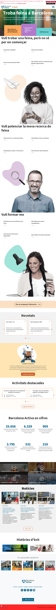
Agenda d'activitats (28, 406)
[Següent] (52, 329)
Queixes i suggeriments (51, 607)
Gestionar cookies (50, 3)
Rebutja (53, 1)
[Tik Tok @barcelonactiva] (28, 590)
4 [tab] (30, 526)
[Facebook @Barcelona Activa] (31, 590)
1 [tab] (24, 526)
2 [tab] (26, 526)
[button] (14, 467)
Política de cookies (22, 3)
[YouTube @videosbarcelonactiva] (34, 590)
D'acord (48, 1)
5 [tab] (32, 526)
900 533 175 (29, 599)
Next (54, 548)
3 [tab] (28, 526)
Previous (1, 548)
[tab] (25, 338)
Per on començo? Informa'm (27, 304)
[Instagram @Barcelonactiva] (25, 590)
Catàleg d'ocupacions (28, 374)
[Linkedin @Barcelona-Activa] (22, 590)
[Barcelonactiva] (6, 7)
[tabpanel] (15, 327)
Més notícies (28, 528)
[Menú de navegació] (53, 7)
